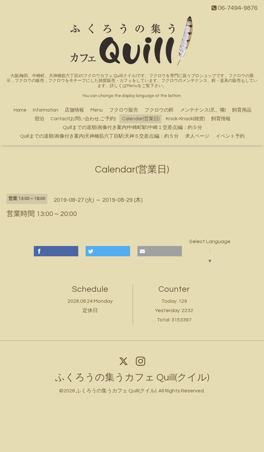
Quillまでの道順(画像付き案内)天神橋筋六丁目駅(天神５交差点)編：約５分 (99, 136)
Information (45, 110)
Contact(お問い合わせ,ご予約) (83, 118)
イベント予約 (230, 136)
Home (20, 110)
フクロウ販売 (123, 110)
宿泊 (39, 118)
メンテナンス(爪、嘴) (203, 110)
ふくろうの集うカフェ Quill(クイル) (132, 377)
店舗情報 (74, 110)
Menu (96, 110)
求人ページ (197, 136)
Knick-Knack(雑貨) (185, 118)
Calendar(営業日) (140, 118)
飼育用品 (241, 110)
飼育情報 (221, 118)
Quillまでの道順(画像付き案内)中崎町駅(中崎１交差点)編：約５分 (132, 127)
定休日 (90, 310)
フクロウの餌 (159, 110)
